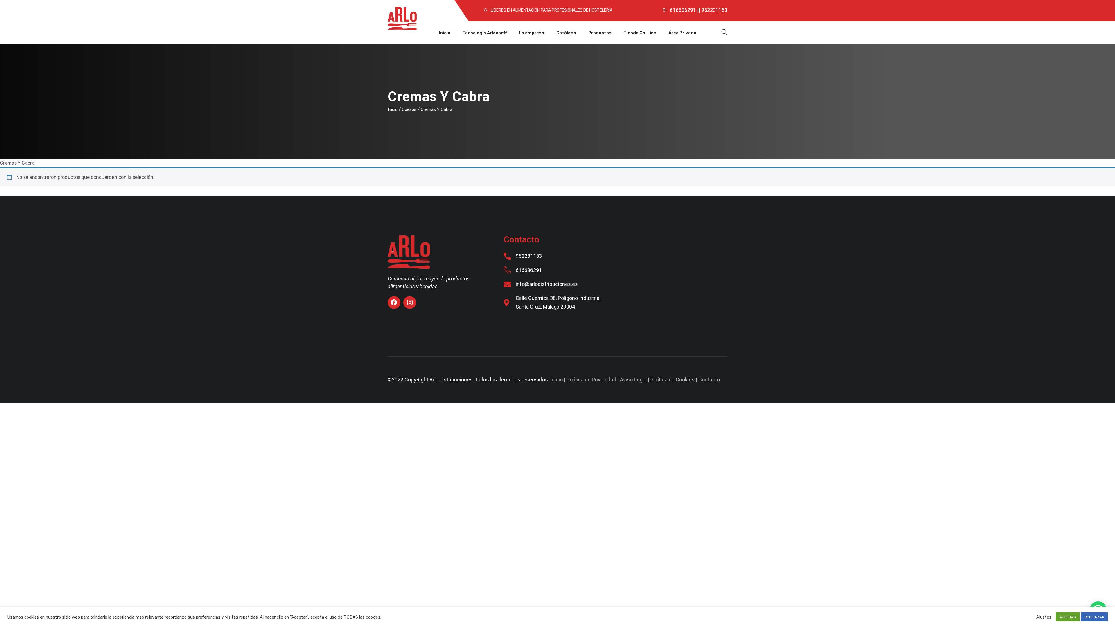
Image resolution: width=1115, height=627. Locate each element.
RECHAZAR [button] (1094, 617)
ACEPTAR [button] (1067, 617)
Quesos (409, 109)
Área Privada (682, 32)
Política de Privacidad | (593, 380)
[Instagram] (409, 302)
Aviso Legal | (635, 380)
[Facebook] (394, 302)
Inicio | (558, 380)
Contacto (709, 380)
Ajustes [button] (1043, 617)
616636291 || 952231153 (698, 10)
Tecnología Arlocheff (485, 32)
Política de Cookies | (674, 380)
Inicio (444, 32)
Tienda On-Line (640, 32)
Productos (600, 32)
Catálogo (566, 32)
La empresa (531, 32)
